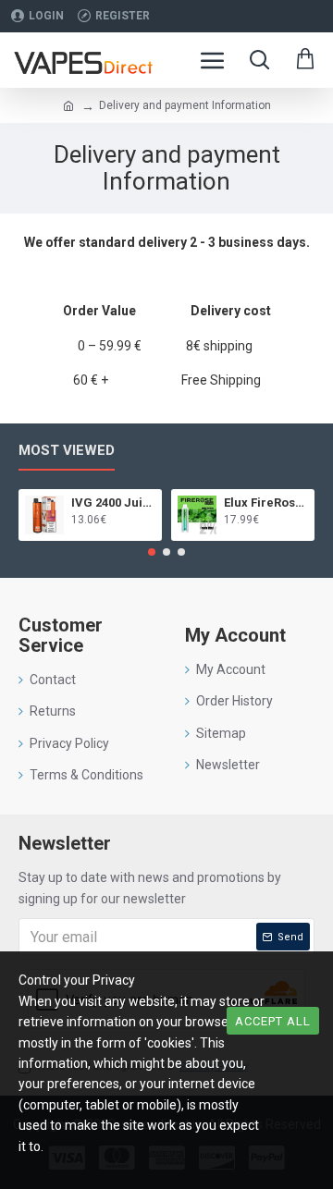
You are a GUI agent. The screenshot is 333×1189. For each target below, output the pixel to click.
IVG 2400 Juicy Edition (113, 502)
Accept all (273, 1021)
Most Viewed (66, 450)
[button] (151, 552)
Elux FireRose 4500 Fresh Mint (266, 502)
